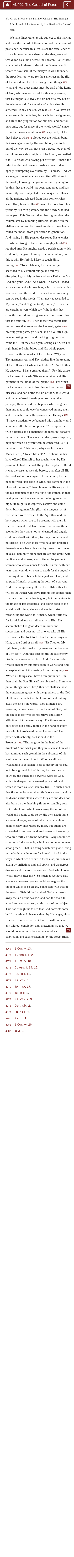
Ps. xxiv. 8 (21, 980)
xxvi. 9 (18, 1031)
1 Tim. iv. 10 (22, 961)
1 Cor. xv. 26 (23, 1024)
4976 (28, 321)
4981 (65, 670)
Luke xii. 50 (22, 1012)
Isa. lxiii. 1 (21, 993)
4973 (36, 204)
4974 (64, 243)
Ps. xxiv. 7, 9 (23, 999)
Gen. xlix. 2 (22, 1005)
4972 (29, 138)
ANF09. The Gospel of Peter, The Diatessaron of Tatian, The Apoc (36, 5)
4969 (65, 82)
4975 (16, 265)
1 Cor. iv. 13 (22, 948)
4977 (64, 326)
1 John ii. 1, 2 (23, 955)
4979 (8, 1012)
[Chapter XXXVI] (4, 778)
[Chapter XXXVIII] (70, 778)
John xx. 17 (22, 986)
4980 (41, 643)
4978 (52, 382)
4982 (19, 743)
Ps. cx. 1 (20, 1018)
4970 (50, 110)
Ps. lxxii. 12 (22, 974)
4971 (44, 132)
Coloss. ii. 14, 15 (25, 967)
